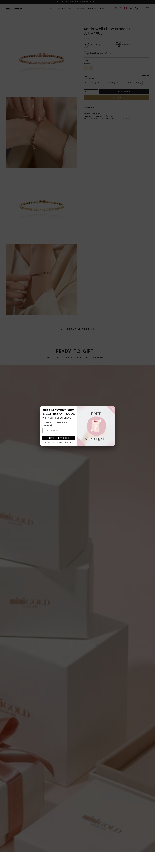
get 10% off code (58, 438)
